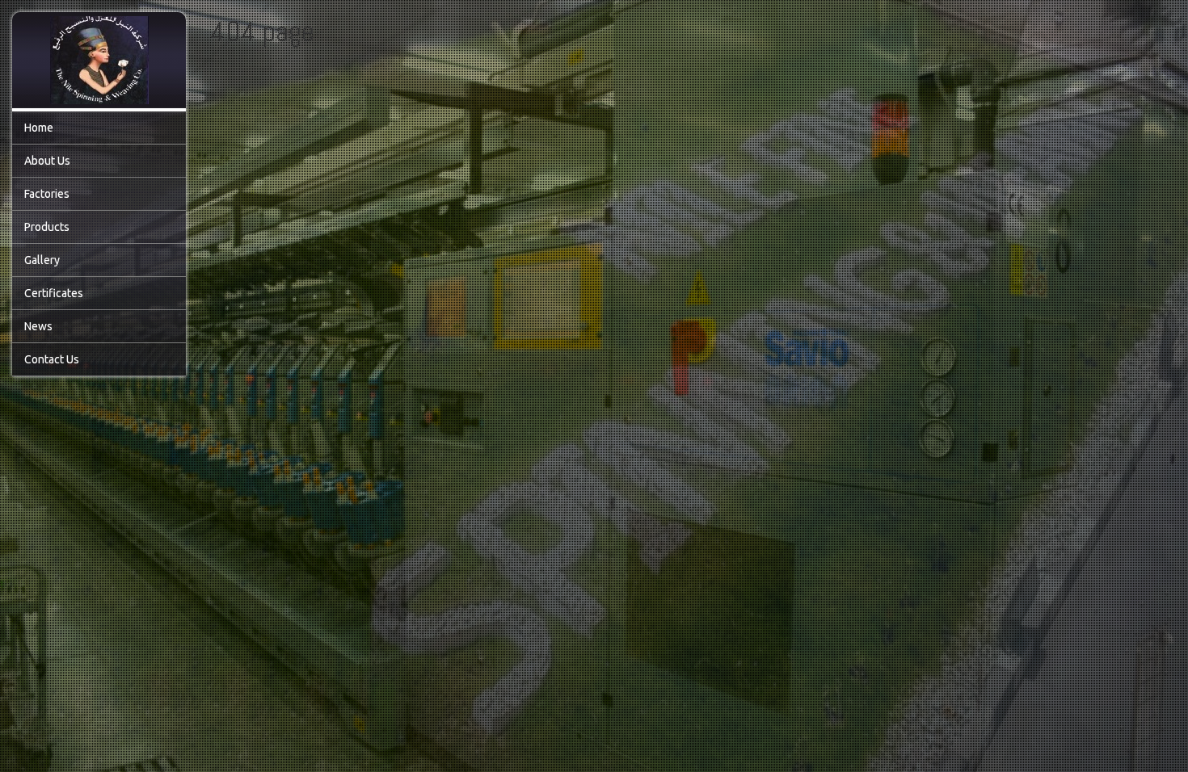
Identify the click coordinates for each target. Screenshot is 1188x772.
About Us (47, 160)
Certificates (53, 293)
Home (38, 127)
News (38, 326)
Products (47, 226)
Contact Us (51, 359)
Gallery (42, 260)
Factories (47, 193)
